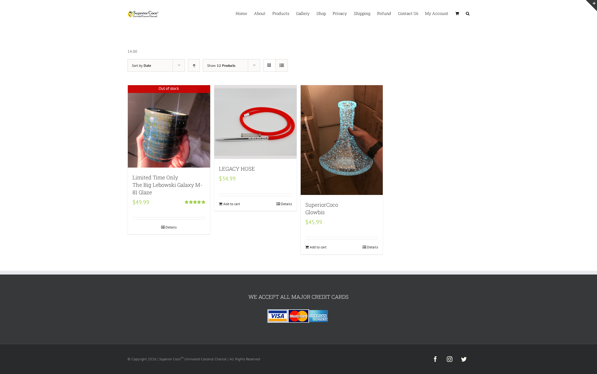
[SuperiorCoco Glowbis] (342, 140)
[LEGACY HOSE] (255, 122)
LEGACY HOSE (237, 168)
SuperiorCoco (321, 208)
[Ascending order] (194, 65)
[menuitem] (245, 13)
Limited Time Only (167, 185)
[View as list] (281, 65)
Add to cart (231, 203)
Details (171, 227)
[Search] (468, 13)
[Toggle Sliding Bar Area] (591, 5)
